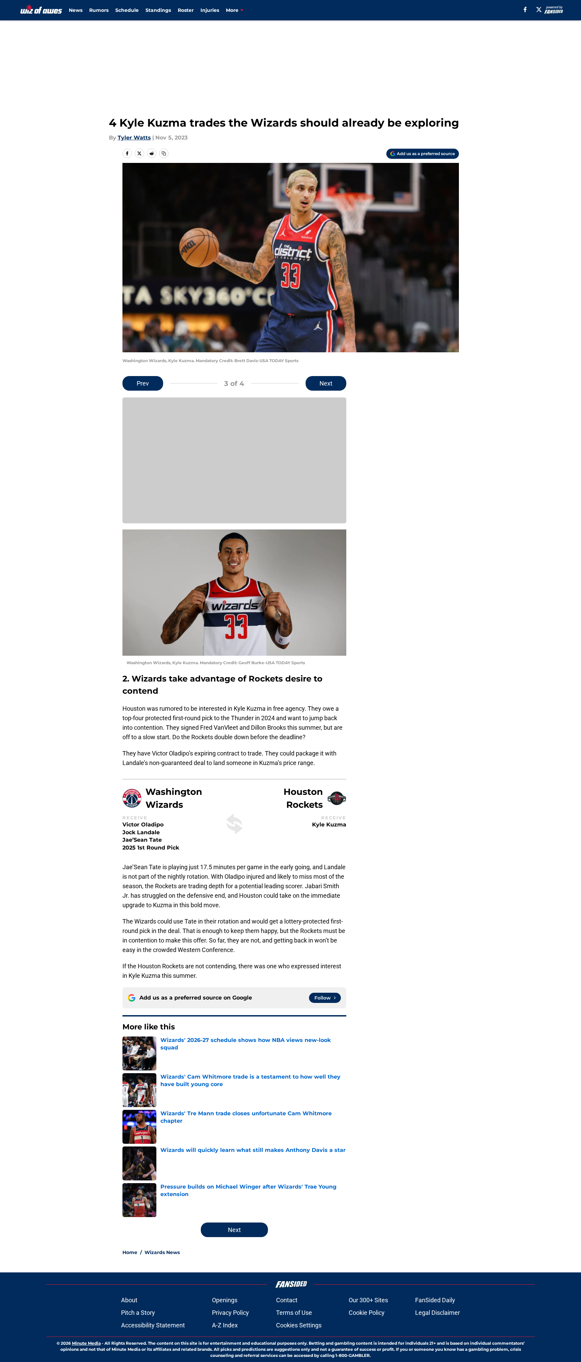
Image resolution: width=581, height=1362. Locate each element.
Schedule (127, 10)
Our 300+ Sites (368, 1300)
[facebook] (525, 9)
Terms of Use (294, 1312)
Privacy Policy (230, 1312)
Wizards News (162, 1252)
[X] (539, 9)
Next (325, 383)
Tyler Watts (134, 137)
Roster (186, 10)
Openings (224, 1300)
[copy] (164, 153)
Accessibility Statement (153, 1325)
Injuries (209, 10)
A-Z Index (225, 1325)
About (129, 1300)
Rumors (99, 10)
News (75, 10)
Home (129, 1252)
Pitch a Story (138, 1312)
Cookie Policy (367, 1312)
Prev (143, 383)
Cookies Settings (299, 1325)
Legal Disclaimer (437, 1312)
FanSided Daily (435, 1300)
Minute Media (86, 1343)
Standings (158, 10)
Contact (286, 1300)
